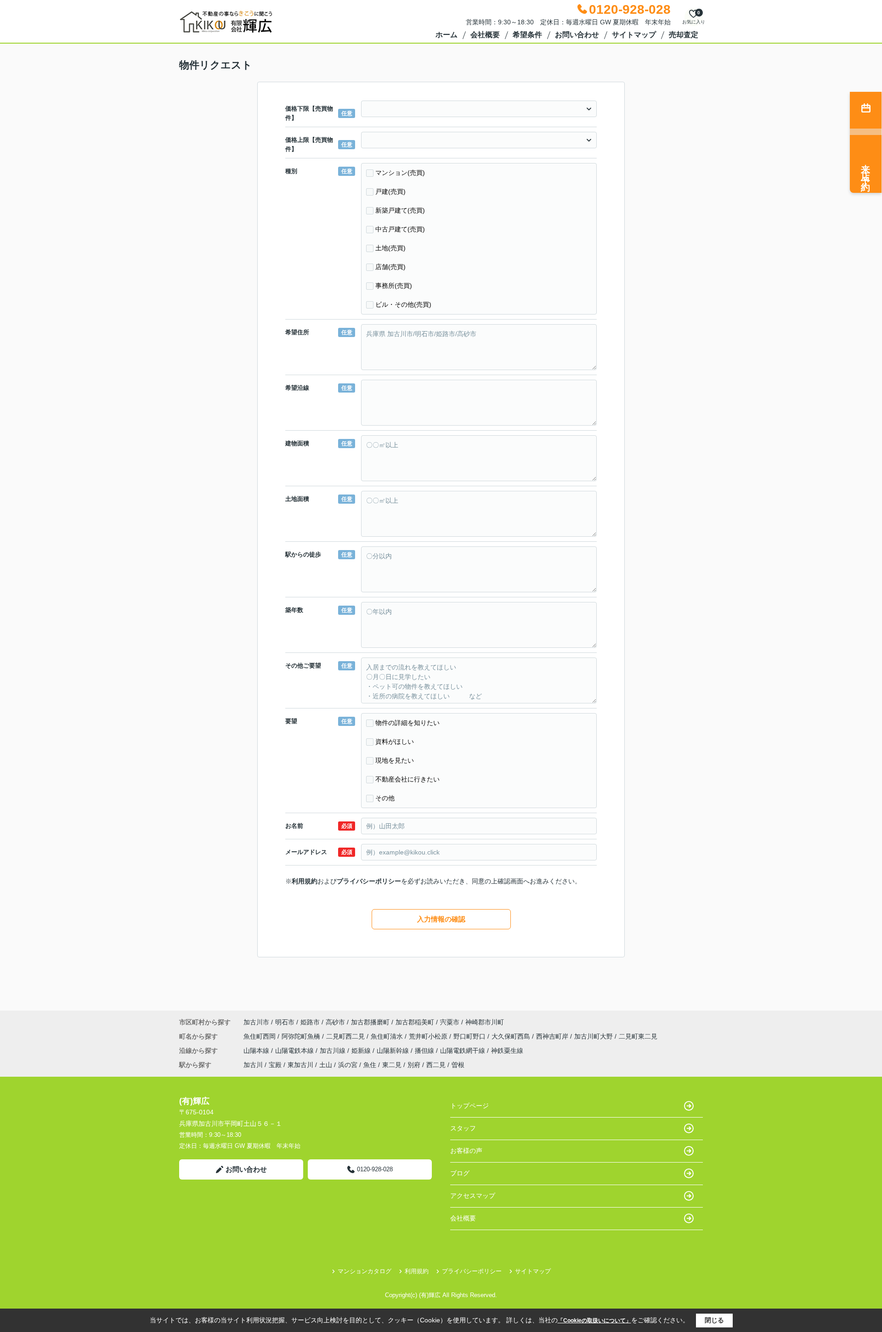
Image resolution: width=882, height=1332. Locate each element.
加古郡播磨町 (370, 1022)
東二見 (391, 1064)
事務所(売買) (393, 285)
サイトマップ (634, 35)
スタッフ (463, 1128)
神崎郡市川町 (484, 1022)
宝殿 (275, 1064)
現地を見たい (394, 760)
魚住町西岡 (260, 1036)
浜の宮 (347, 1064)
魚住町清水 (388, 1036)
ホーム (446, 35)
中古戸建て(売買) (400, 229)
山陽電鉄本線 (295, 1050)
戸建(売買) (390, 191)
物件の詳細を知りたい (407, 722)
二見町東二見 (638, 1036)
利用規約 (304, 881)
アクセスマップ (472, 1195)
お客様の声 (466, 1150)
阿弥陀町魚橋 (302, 1036)
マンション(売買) (400, 172)
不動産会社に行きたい (407, 779)
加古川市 (256, 1022)
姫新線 (362, 1050)
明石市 (284, 1022)
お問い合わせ (577, 35)
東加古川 (300, 1064)
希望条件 (527, 35)
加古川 (253, 1064)
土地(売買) (390, 248)
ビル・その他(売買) (403, 304)
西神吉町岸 (553, 1036)
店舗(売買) (390, 266)
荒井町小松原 (429, 1036)
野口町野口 (470, 1036)
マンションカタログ (364, 1271)
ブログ (459, 1173)
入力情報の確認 (441, 919)
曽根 (458, 1064)
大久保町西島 (512, 1036)
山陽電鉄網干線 (463, 1050)
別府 (413, 1064)
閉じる (714, 1320)
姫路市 (310, 1022)
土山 (325, 1064)
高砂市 (335, 1022)
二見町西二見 (346, 1036)
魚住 (369, 1064)
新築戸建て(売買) (400, 210)
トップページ (469, 1105)
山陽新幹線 (394, 1050)
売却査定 (683, 35)
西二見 (436, 1064)
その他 (385, 798)
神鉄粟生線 (507, 1050)
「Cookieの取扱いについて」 (594, 1320)
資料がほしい (394, 741)
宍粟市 (449, 1022)
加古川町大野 (594, 1036)
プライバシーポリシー (369, 881)
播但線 (425, 1050)
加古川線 (333, 1050)
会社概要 (485, 35)
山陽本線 (257, 1050)
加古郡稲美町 (415, 1022)
